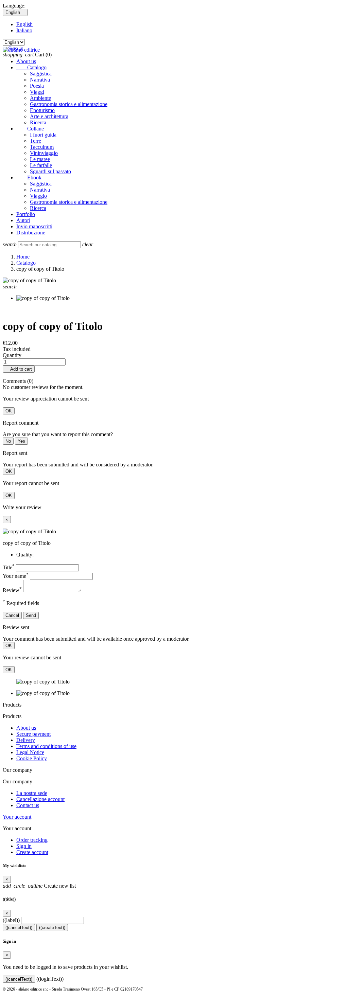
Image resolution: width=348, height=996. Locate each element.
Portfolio (25, 214)
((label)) (11, 920)
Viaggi (37, 92)
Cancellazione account (40, 799)
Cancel (12, 615)
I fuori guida (43, 135)
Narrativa (40, 80)
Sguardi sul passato (50, 171)
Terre (35, 141)
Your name (16, 576)
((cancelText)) (18, 927)
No (8, 441)
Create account (32, 852)
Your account (17, 817)
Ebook (28, 177)
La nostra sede (31, 793)
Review (12, 590)
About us (26, 61)
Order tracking (32, 840)
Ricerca (38, 122)
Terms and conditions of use (46, 746)
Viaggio (38, 196)
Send (31, 615)
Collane (30, 128)
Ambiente (40, 98)
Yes (21, 441)
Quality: (25, 554)
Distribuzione (30, 232)
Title (9, 567)
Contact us (27, 805)
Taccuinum (42, 147)
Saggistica (41, 73)
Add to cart (18, 369)
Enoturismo (42, 110)
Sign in (24, 846)
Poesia (37, 86)
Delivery (25, 740)
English (24, 24)
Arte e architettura (49, 116)
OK (8, 410)
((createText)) (52, 927)
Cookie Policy (31, 758)
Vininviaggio (44, 153)
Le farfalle (41, 165)
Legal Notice (30, 752)
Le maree (40, 159)
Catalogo (31, 67)
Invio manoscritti (34, 226)
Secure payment (33, 734)
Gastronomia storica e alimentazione (68, 104)
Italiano (24, 30)
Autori (23, 220)
